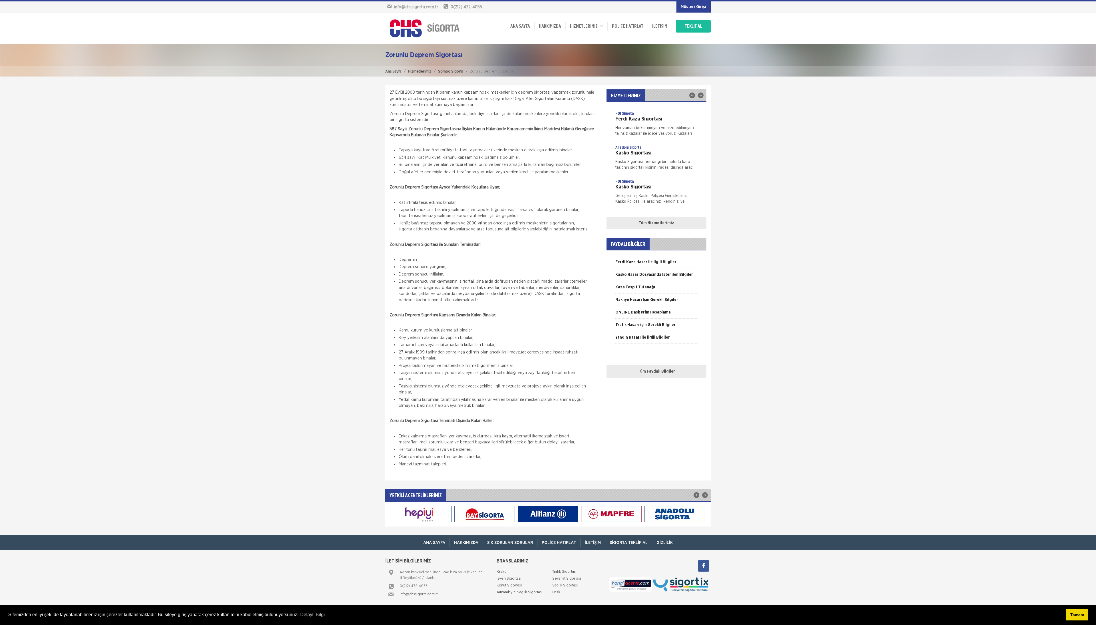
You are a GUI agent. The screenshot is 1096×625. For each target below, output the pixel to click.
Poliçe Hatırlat (627, 26)
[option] (656, 125)
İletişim (659, 26)
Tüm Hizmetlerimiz (656, 223)
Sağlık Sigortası (565, 585)
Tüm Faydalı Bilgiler (656, 371)
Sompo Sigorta (450, 71)
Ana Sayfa (393, 71)
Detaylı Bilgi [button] (312, 614)
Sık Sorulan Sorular (510, 542)
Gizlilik (664, 542)
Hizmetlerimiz (419, 71)
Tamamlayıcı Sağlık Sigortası (520, 592)
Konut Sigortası (509, 585)
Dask (556, 592)
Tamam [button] (1077, 614)
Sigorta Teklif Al (629, 542)
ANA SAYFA (520, 26)
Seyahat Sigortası (566, 578)
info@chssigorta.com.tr (419, 594)
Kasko (502, 572)
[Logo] (422, 28)
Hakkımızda (550, 26)
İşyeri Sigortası (509, 578)
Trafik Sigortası (564, 572)
